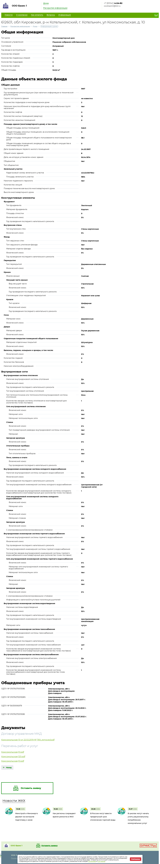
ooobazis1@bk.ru (112, 6)
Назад (9, 767)
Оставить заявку (49, 845)
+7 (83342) (113, 3)
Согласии (101, 861)
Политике (92, 861)
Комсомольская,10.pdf (12, 752)
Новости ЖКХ (13, 801)
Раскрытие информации (55, 8)
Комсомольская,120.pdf (13, 756)
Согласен (135, 859)
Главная (4, 26)
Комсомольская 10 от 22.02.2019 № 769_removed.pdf (27, 740)
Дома (46, 3)
